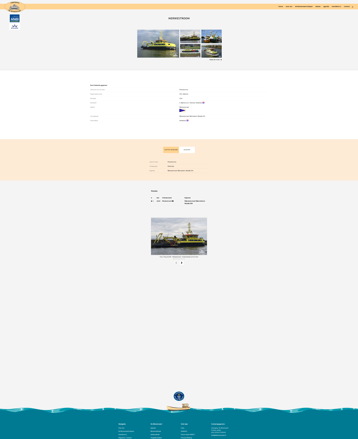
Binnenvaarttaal (156, 431)
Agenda (153, 428)
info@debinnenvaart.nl (218, 435)
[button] (182, 263)
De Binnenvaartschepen (126, 431)
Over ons (121, 428)
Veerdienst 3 (122, 434)
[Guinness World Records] (179, 397)
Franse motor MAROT (188, 434)
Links (182, 428)
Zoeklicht (184, 431)
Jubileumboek (155, 434)
